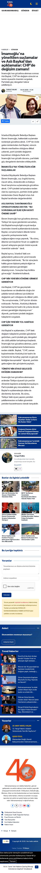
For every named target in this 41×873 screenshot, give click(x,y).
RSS (6, 841)
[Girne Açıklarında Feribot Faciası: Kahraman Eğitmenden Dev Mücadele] (11, 529)
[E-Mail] (16, 469)
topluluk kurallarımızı (21, 602)
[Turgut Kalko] (7, 458)
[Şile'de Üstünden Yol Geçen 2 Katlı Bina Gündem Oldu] (11, 486)
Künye (6, 831)
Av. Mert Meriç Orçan (21, 726)
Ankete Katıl (8, 642)
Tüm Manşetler (9, 820)
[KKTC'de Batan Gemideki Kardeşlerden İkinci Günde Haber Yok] (30, 486)
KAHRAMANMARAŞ (10, 11)
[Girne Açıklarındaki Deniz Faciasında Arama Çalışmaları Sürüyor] (11, 508)
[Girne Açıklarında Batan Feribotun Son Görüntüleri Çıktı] (30, 529)
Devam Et (17, 465)
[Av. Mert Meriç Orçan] (6, 728)
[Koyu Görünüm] (31, 4)
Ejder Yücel (17, 736)
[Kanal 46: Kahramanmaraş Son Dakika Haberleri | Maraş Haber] (9, 4)
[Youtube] (24, 805)
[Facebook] (12, 805)
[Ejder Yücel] (6, 739)
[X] (16, 805)
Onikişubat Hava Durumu (13, 812)
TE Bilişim (26, 848)
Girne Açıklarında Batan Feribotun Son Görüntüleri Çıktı (29, 537)
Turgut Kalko (19, 456)
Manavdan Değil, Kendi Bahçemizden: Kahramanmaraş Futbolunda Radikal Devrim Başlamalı (25, 740)
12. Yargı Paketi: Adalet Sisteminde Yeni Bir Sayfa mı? (24, 730)
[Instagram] (20, 469)
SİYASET (35, 11)
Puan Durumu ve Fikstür (12, 817)
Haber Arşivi (8, 824)
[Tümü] (38, 628)
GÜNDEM (25, 11)
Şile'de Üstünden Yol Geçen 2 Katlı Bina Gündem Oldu (10, 495)
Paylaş (6, 121)
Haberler (4, 49)
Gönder (6, 595)
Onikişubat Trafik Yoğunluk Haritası (16, 815)
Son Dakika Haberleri (11, 822)
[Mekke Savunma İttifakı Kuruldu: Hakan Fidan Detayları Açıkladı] (30, 508)
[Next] (28, 805)
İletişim (13, 831)
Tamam (13, 861)
